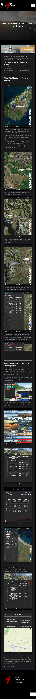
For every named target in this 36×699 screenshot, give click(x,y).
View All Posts (18, 682)
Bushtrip (14, 58)
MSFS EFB (26, 58)
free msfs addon (20, 58)
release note (22, 56)
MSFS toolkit (7, 59)
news (17, 56)
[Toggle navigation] (33, 5)
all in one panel (7, 58)
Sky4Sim (20, 59)
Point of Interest (14, 59)
